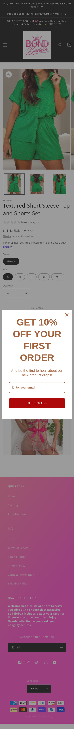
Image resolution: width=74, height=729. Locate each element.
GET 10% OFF (37, 403)
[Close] (67, 315)
